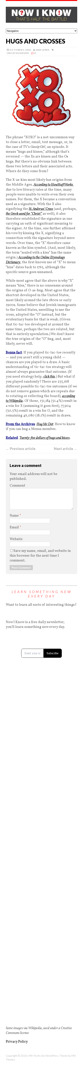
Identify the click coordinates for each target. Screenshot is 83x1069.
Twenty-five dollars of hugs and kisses (44, 438)
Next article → (65, 449)
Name (14, 515)
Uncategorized (18, 53)
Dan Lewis (42, 49)
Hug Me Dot (44, 424)
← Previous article (21, 449)
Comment (17, 485)
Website (16, 539)
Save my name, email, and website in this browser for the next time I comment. (40, 556)
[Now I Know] (41, 14)
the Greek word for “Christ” (24, 213)
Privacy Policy (17, 1041)
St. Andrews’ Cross (41, 209)
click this (49, 376)
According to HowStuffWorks (53, 184)
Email (15, 527)
